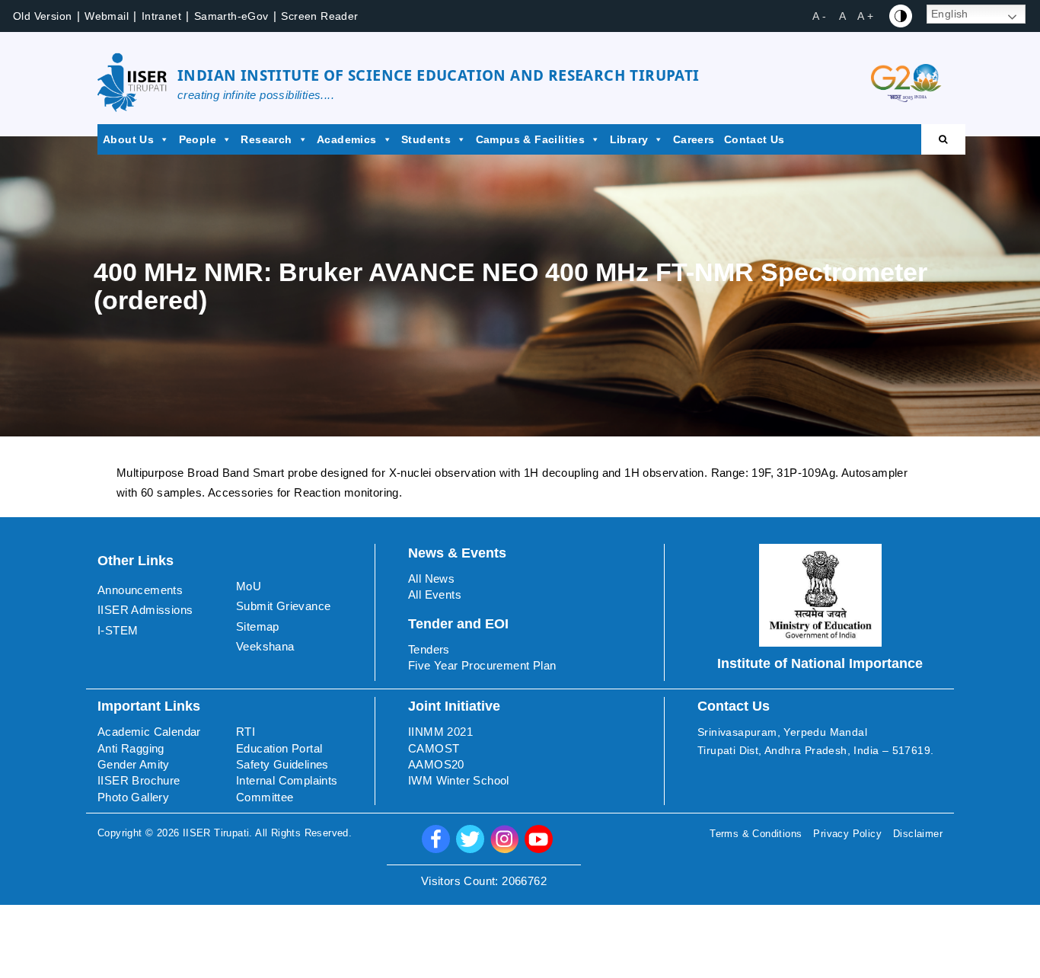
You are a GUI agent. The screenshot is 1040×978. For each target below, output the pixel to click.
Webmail (107, 16)
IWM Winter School (458, 780)
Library (629, 139)
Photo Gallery (133, 797)
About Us (128, 139)
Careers (694, 139)
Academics (347, 139)
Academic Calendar (149, 731)
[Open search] (943, 139)
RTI (245, 731)
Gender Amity (133, 764)
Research (266, 139)
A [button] (842, 16)
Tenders (429, 649)
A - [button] (819, 16)
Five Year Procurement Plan (482, 665)
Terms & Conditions (756, 833)
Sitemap (257, 626)
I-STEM (117, 630)
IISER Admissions (145, 609)
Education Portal (279, 748)
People (197, 139)
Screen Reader (319, 16)
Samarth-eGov (231, 16)
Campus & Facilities (530, 139)
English (949, 14)
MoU (248, 586)
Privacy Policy (847, 833)
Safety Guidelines (282, 764)
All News (431, 578)
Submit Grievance (283, 605)
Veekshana (265, 646)
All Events (434, 594)
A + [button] (865, 16)
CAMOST (433, 748)
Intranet (161, 16)
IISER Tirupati (216, 833)
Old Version (42, 16)
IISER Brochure (138, 780)
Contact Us (754, 139)
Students (426, 139)
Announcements (140, 589)
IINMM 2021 (440, 731)
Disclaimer (918, 833)
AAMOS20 (436, 764)
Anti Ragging (130, 748)
